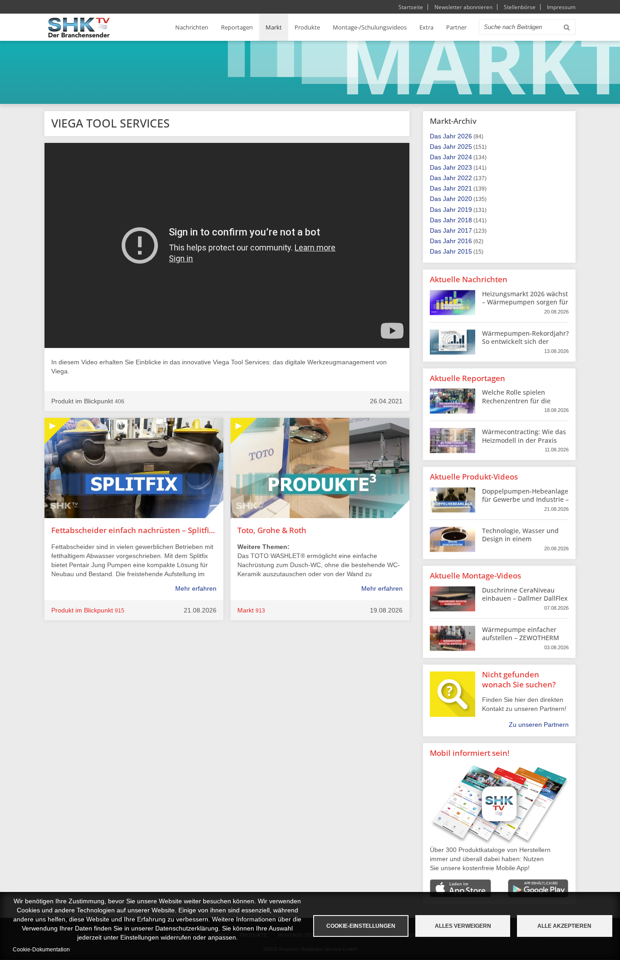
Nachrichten (191, 27)
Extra (426, 27)
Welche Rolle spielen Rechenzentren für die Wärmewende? (516, 400)
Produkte (307, 27)
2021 (465, 188)
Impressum (561, 7)
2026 (465, 136)
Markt (274, 27)
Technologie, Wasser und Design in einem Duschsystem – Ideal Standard (520, 543)
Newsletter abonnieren (463, 7)
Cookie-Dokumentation (41, 949)
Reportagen (237, 27)
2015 (465, 251)
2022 (465, 177)
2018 (465, 220)
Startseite (411, 7)
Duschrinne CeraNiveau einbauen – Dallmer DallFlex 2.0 (525, 598)
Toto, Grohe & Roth (271, 530)
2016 (465, 241)
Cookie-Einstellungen (360, 926)
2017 (465, 230)
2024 (465, 157)
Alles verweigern (463, 926)
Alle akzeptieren (564, 926)
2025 (465, 146)
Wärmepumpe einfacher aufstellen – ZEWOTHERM (520, 633)
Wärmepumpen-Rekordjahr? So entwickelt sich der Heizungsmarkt (525, 341)
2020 (465, 198)
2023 (465, 167)
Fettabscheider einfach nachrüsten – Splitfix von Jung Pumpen (134, 530)
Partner (456, 27)
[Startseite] (79, 27)
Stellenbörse (520, 7)
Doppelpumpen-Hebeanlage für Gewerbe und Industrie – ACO (525, 499)
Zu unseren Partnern (539, 724)
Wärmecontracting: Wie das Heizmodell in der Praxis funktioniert (524, 439)
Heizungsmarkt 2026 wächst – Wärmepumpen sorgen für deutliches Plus (525, 301)
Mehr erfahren (196, 588)
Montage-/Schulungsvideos (370, 27)
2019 (465, 209)
